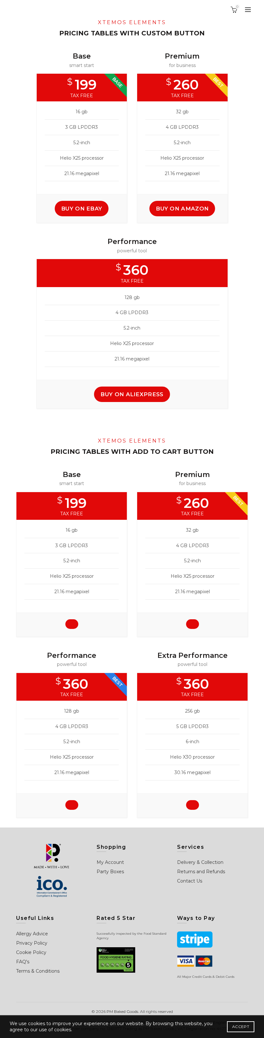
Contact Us (189, 881)
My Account (110, 862)
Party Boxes (110, 871)
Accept (240, 1026)
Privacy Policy (31, 943)
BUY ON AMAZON (182, 208)
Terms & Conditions (38, 971)
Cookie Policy (31, 952)
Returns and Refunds (201, 871)
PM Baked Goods (122, 1011)
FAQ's (22, 962)
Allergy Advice (32, 934)
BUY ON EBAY (81, 208)
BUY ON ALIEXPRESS (131, 394)
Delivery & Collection (200, 862)
